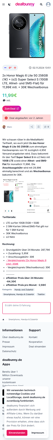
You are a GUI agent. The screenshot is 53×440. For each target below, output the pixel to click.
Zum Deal (10, 108)
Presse (6, 341)
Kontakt (33, 337)
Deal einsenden (37, 346)
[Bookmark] (38, 126)
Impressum (38, 432)
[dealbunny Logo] (25, 4)
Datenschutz (9, 351)
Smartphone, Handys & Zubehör (23, 319)
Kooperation (35, 341)
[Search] (41, 4)
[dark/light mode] (9, 4)
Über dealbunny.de (12, 337)
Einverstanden (17, 432)
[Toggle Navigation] (3, 4)
